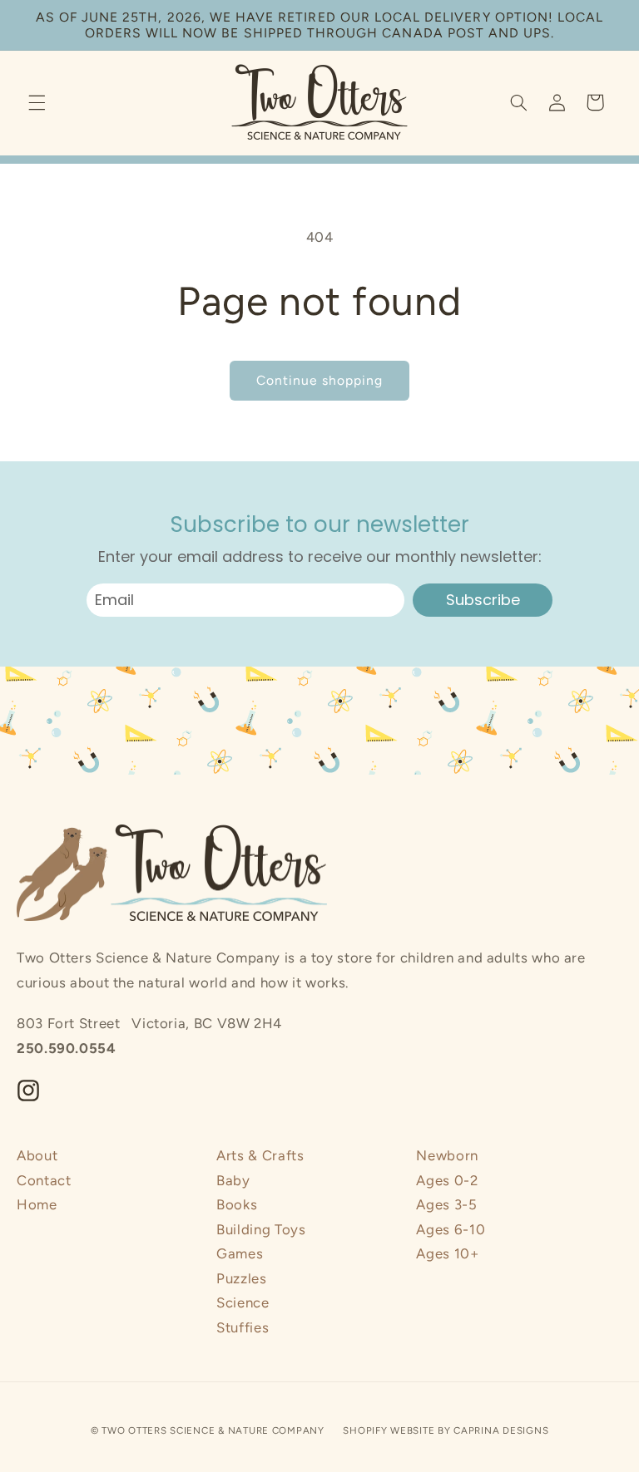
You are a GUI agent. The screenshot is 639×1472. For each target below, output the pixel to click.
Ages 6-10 (450, 1229)
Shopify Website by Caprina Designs (445, 1430)
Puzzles (241, 1278)
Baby (233, 1180)
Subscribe (483, 599)
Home (37, 1204)
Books (236, 1204)
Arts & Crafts (260, 1155)
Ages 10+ (447, 1253)
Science (242, 1302)
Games (239, 1253)
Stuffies (242, 1327)
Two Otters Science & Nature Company (213, 1430)
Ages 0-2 (447, 1180)
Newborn (447, 1155)
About (37, 1155)
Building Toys (260, 1229)
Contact (44, 1180)
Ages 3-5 (446, 1204)
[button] (36, 102)
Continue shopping (320, 380)
